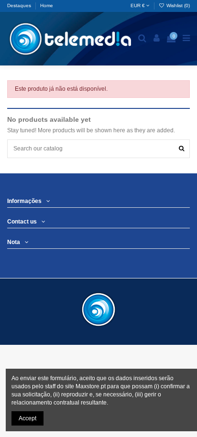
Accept (27, 418)
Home (46, 5)
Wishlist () (177, 5)
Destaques (20, 5)
